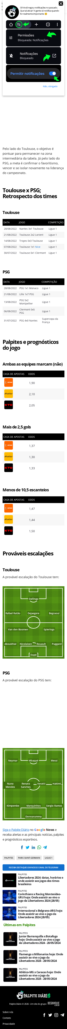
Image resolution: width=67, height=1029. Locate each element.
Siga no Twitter (50, 1015)
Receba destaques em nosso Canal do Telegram (33, 867)
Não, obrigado (50, 86)
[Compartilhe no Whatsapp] (39, 847)
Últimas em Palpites (19, 925)
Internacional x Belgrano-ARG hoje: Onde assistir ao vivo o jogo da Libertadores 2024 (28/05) (40, 914)
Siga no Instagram (56, 1015)
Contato (7, 1018)
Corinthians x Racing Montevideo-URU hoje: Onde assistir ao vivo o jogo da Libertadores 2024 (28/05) (39, 897)
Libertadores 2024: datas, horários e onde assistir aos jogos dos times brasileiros (40, 881)
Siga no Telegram (62, 1015)
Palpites (8, 857)
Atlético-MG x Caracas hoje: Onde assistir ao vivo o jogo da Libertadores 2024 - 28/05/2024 (40, 975)
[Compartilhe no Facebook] (22, 847)
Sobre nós (8, 1012)
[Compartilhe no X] (27, 847)
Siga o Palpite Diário (16, 830)
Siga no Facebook (44, 1015)
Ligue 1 (48, 857)
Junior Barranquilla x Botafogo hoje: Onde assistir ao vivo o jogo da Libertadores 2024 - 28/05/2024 (40, 940)
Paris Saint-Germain (29, 857)
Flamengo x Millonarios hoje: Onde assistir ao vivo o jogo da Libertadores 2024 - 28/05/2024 (41, 958)
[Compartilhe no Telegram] (44, 847)
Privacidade (9, 1023)
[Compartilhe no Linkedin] (33, 847)
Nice (37, 246)
